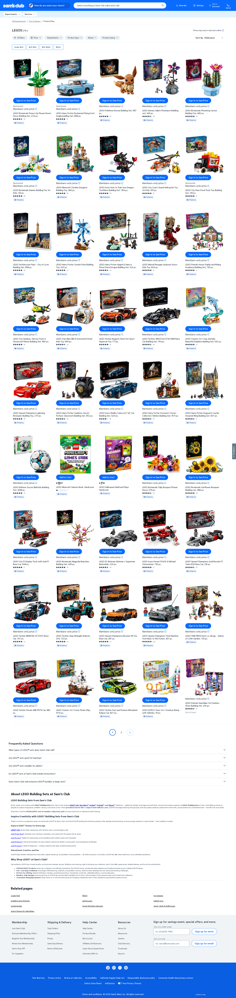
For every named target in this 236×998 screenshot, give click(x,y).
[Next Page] (130, 732)
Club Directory (124, 943)
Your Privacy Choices (132, 983)
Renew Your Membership (22, 943)
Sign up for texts (204, 931)
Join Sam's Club (18, 928)
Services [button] (28, 14)
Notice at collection (73, 977)
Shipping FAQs (53, 933)
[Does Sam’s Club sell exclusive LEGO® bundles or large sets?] (224, 781)
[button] (215, 5)
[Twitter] (120, 967)
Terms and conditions (92, 994)
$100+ (85, 895)
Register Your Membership (23, 938)
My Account (87, 938)
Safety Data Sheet (93, 983)
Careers (121, 938)
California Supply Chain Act (112, 977)
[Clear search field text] (156, 5)
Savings (200, 5)
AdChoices (110, 983)
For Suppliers (17, 953)
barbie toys (158, 901)
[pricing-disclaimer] (223, 30)
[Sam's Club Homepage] (13, 5)
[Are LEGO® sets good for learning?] (224, 758)
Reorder (183, 5)
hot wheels (158, 895)
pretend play (16, 906)
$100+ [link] (58, 47)
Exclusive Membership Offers (24, 933)
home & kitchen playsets (92, 906)
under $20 (15, 895)
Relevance (210, 37)
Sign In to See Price (26, 100)
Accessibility (91, 977)
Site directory (38, 977)
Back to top (201, 994)
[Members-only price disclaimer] (36, 109)
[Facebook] (108, 967)
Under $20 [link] (18, 47)
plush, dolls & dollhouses (164, 906)
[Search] (162, 5)
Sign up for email (204, 943)
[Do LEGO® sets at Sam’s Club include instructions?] (224, 773)
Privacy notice (54, 977)
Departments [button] (11, 14)
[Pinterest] (126, 967)
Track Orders (52, 928)
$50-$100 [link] (46, 47)
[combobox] (120, 5)
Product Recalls (89, 933)
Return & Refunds (54, 948)
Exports (121, 953)
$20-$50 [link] (32, 47)
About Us (122, 928)
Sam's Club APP (18, 948)
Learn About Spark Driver (93, 948)
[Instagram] (114, 967)
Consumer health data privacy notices (175, 977)
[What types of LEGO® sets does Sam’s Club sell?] (224, 750)
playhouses (87, 901)
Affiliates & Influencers (92, 943)
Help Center (88, 928)
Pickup (50, 938)
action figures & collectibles (22, 911)
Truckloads (122, 948)
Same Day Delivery (55, 943)
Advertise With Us (90, 953)
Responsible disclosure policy (141, 977)
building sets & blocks (20, 901)
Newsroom (122, 933)
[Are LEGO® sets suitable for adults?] (224, 765)
